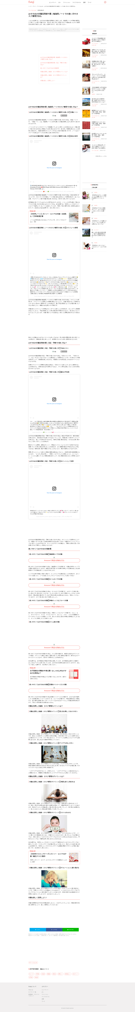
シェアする (54, 929)
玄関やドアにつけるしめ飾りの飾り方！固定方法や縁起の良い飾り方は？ (98, 51)
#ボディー (75, 974)
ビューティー (52, 2)
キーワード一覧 (32, 992)
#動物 (48, 974)
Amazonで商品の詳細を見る (54, 560)
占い (60, 2)
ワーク (89, 2)
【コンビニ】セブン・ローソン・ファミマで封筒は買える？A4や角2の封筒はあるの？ (98, 77)
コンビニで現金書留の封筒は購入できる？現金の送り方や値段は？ (98, 39)
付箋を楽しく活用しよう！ (47, 80)
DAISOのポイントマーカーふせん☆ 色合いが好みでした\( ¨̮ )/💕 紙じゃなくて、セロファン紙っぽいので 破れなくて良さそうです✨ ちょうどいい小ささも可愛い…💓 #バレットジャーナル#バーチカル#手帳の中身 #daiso (54, 512)
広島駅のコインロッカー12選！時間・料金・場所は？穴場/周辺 (99, 123)
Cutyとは (30, 989)
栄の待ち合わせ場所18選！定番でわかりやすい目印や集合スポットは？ (98, 100)
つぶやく (38, 929)
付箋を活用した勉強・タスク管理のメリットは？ (54, 71)
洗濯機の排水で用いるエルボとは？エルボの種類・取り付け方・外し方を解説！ (98, 64)
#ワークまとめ (33, 962)
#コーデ (31, 974)
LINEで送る (71, 929)
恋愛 (84, 2)
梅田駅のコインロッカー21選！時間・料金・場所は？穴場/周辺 (99, 112)
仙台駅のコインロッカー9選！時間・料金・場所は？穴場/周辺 (99, 135)
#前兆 (54, 974)
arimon (46, 516)
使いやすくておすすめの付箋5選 (49, 68)
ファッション (66, 2)
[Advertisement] (54, 948)
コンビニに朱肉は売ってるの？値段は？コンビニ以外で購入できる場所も (98, 146)
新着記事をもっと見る (101, 156)
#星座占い (67, 974)
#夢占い (60, 974)
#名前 (36, 977)
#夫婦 (43, 974)
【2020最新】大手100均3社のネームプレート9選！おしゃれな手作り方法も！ (99, 90)
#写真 (37, 974)
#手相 (30, 977)
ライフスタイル (77, 2)
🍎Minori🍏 (46, 191)
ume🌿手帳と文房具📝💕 (47, 432)
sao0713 (45, 296)
